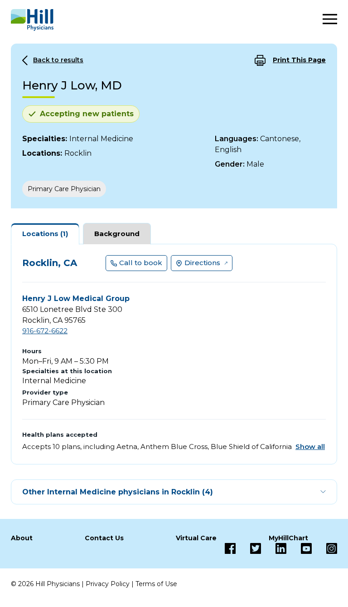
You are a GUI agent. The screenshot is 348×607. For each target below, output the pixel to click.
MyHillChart (288, 538)
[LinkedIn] (273, 548)
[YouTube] (299, 548)
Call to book (140, 262)
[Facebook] (230, 548)
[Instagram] (324, 548)
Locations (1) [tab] (45, 233)
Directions (202, 262)
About (22, 538)
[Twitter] (248, 548)
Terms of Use (156, 584)
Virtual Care (196, 538)
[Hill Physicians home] (32, 20)
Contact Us (104, 538)
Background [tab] (117, 233)
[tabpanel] (174, 354)
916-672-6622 (45, 330)
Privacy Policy (108, 584)
